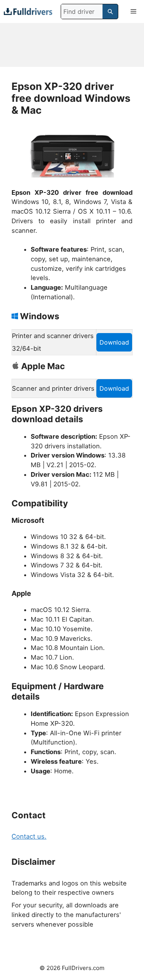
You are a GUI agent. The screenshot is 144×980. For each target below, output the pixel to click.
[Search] (110, 11)
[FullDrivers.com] (28, 11)
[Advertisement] (72, 45)
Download (114, 342)
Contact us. (29, 836)
